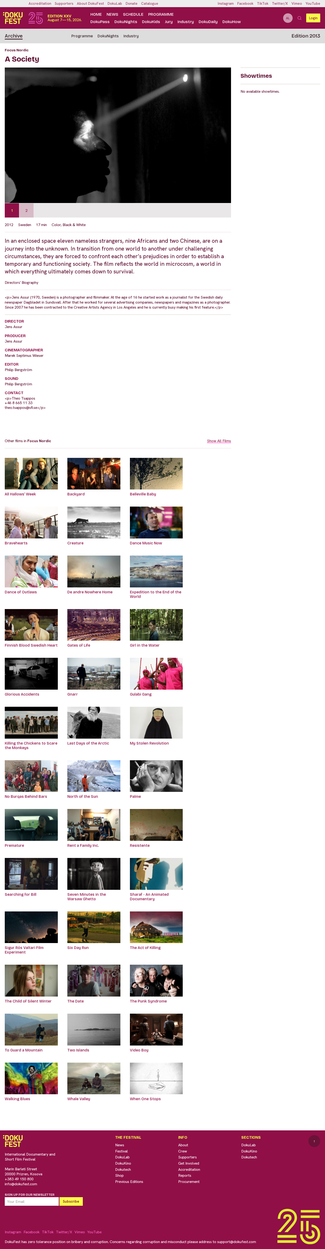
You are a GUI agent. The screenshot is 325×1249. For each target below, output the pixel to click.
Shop (119, 1175)
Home (96, 14)
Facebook (245, 3)
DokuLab (115, 3)
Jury (169, 21)
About (183, 1144)
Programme (161, 14)
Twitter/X (280, 3)
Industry (185, 21)
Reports (184, 1175)
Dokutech (123, 1169)
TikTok (262, 3)
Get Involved (188, 1163)
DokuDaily (208, 21)
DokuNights (125, 21)
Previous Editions (129, 1181)
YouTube (312, 3)
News (112, 14)
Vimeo (296, 3)
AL (288, 18)
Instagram (226, 3)
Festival (121, 1151)
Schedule (133, 14)
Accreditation (40, 3)
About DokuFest (90, 3)
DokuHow (231, 21)
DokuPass (100, 21)
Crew (182, 1151)
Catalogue (149, 3)
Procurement (189, 1181)
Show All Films (219, 440)
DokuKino (123, 1163)
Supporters (64, 3)
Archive (14, 36)
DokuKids (151, 21)
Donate (132, 3)
